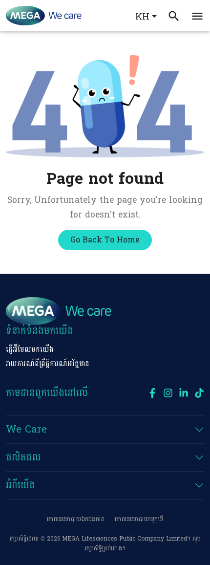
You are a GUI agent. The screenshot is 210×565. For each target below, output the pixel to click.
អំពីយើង (20, 485)
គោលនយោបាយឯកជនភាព (76, 519)
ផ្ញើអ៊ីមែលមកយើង (30, 349)
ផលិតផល (23, 457)
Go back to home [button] (105, 240)
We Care (26, 429)
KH (142, 17)
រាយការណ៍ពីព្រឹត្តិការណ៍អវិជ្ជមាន (47, 363)
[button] (197, 15)
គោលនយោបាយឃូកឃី (139, 519)
